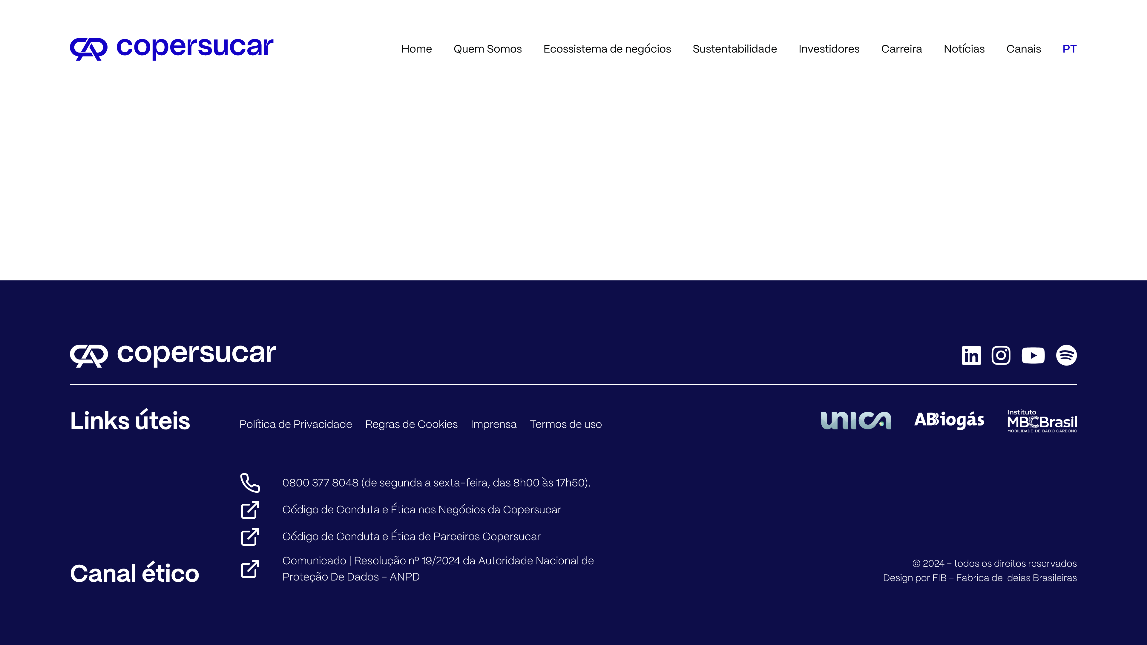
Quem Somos (488, 49)
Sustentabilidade (735, 49)
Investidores (829, 49)
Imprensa (494, 424)
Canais (1023, 49)
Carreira (901, 49)
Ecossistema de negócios (607, 49)
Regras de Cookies (411, 424)
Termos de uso (566, 424)
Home (416, 49)
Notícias (964, 49)
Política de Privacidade (295, 424)
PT (1070, 49)
